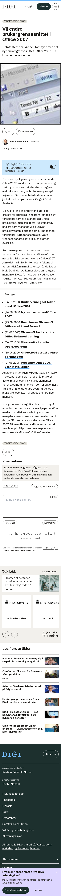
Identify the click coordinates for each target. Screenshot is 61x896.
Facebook (8, 799)
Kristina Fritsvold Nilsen (17, 772)
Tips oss (51, 754)
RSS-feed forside (13, 793)
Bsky (5, 811)
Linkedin (7, 805)
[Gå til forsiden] (9, 6)
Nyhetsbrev (9, 818)
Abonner (44, 6)
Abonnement (10, 859)
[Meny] (55, 6)
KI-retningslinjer (12, 836)
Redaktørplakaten (28, 848)
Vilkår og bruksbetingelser (18, 830)
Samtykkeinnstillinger (15, 824)
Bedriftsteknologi (15, 21)
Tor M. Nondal (11, 784)
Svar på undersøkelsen (16, 890)
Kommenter (27, 131)
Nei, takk (38, 890)
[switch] (53, 167)
